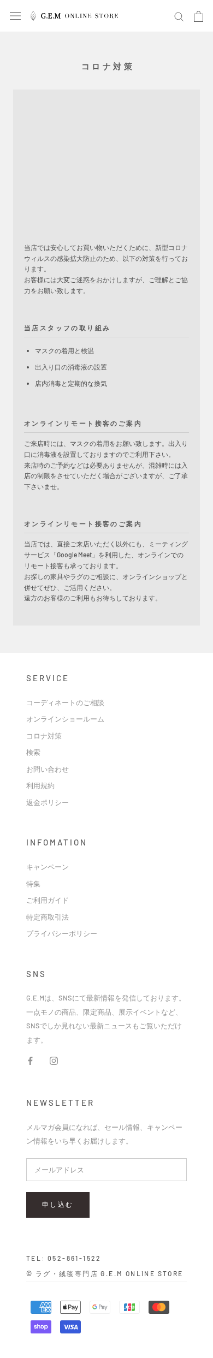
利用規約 (40, 785)
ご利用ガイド (47, 900)
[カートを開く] (198, 16)
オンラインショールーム (65, 718)
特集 (33, 883)
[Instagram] (54, 1060)
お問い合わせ (47, 769)
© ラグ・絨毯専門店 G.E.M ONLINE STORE (105, 1273)
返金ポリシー (47, 802)
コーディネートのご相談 (65, 702)
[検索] (179, 16)
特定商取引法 (47, 917)
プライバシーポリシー (61, 933)
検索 (33, 752)
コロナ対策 (44, 735)
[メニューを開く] (15, 15)
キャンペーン (47, 866)
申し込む (58, 1204)
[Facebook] (30, 1060)
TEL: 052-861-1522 (64, 1258)
